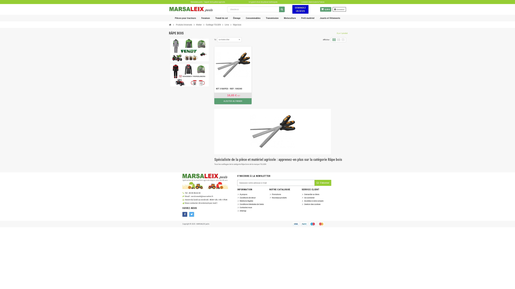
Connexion (340, 9)
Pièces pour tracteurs (185, 18)
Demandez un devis (300, 9)
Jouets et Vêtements (330, 18)
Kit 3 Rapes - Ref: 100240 (229, 89)
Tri (215, 40)
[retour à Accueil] (170, 24)
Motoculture (290, 18)
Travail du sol (221, 18)
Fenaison (205, 18)
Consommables (253, 18)
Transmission (272, 18)
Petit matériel (307, 18)
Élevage (236, 18)
